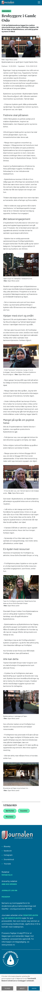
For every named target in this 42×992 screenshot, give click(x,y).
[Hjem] (8, 3)
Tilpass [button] (7, 988)
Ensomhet (23, 811)
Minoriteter (9, 817)
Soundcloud (9, 859)
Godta (34, 988)
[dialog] (21, 983)
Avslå (22, 988)
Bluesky (7, 846)
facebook (8, 850)
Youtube (7, 863)
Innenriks (6, 11)
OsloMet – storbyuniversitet (13, 909)
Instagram (8, 855)
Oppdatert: (22, 66)
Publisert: (5, 66)
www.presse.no (8, 944)
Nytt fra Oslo (10, 811)
